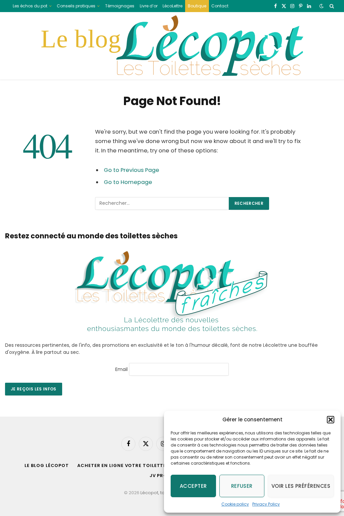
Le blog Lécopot (47, 465)
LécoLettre (172, 6)
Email (121, 369)
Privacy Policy (266, 504)
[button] (330, 419)
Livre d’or (149, 6)
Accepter (193, 485)
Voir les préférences (300, 485)
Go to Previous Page (131, 170)
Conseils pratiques (76, 6)
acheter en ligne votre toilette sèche (130, 465)
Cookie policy (235, 504)
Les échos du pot (30, 6)
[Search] (331, 6)
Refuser (242, 485)
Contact (219, 6)
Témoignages (119, 6)
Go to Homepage (128, 182)
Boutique (197, 6)
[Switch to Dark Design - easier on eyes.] (321, 6)
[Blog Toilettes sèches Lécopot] (172, 45)
